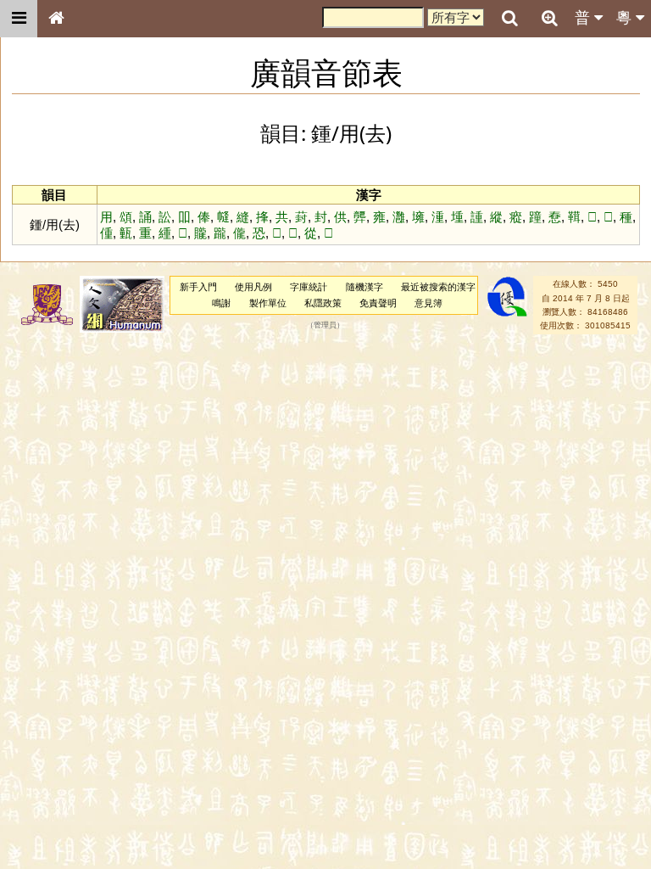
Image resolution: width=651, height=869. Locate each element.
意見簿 (428, 303)
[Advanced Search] (549, 18)
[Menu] (18, 18)
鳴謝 (221, 303)
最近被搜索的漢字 (438, 287)
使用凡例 (253, 287)
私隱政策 (323, 303)
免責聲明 (378, 303)
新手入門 (198, 287)
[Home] (56, 18)
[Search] (509, 18)
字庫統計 (308, 287)
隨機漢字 (364, 287)
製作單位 (268, 303)
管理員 (325, 326)
